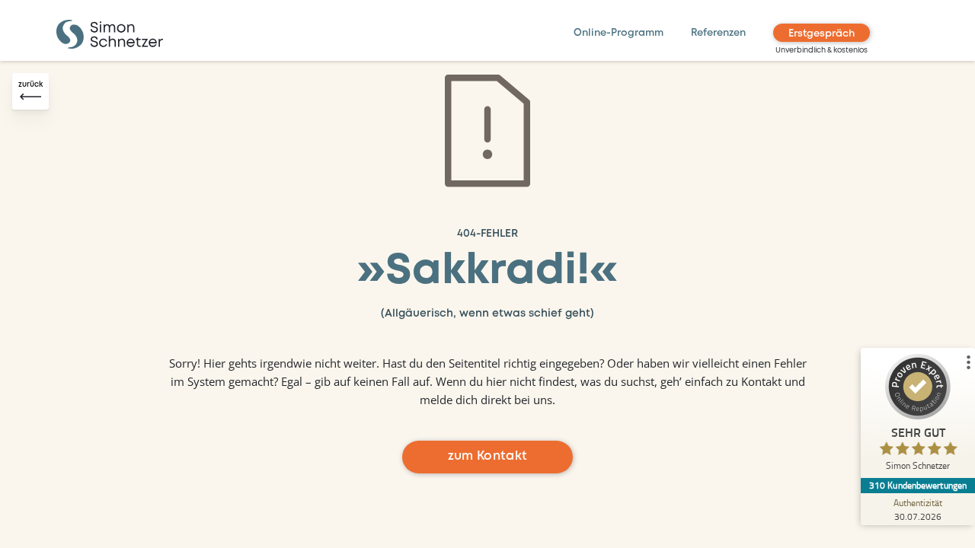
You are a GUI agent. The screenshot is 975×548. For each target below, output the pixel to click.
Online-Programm (618, 33)
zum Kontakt (488, 456)
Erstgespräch (821, 34)
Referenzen (718, 33)
